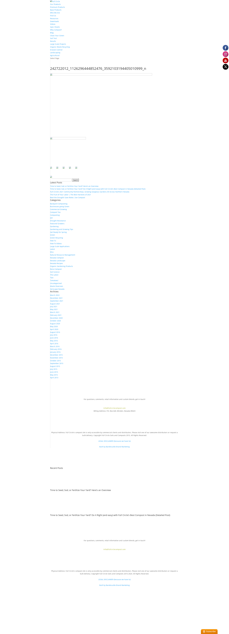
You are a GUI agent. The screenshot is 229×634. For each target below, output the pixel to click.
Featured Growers (57, 223)
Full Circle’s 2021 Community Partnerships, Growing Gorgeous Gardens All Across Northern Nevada (89, 192)
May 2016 (54, 341)
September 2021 (56, 301)
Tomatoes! (54, 280)
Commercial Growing (58, 209)
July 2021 (53, 306)
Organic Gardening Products (61, 266)
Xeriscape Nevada (57, 289)
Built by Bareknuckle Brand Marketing (114, 447)
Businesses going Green (59, 206)
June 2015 (54, 372)
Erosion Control (56, 50)
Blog (52, 33)
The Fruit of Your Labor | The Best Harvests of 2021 (70, 194)
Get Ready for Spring (58, 232)
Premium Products (57, 7)
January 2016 (55, 352)
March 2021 (55, 312)
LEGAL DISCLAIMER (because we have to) (114, 441)
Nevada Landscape (57, 260)
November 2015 (56, 358)
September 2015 (56, 363)
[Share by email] (78, 169)
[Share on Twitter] (59, 169)
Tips (51, 277)
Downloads (54, 21)
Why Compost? (56, 30)
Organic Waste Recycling (60, 47)
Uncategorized (56, 283)
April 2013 (54, 377)
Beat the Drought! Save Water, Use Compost (67, 197)
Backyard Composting (58, 204)
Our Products (55, 4)
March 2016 (55, 346)
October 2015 (55, 360)
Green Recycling (56, 238)
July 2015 (53, 369)
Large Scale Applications (60, 246)
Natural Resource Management (62, 255)
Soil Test (53, 38)
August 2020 (55, 323)
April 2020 (54, 329)
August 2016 (55, 332)
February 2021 (56, 315)
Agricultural (55, 55)
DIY (51, 218)
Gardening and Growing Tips (61, 229)
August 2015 (55, 366)
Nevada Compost (57, 258)
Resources (54, 18)
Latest (52, 249)
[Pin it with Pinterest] (65, 169)
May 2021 (54, 309)
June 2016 (54, 338)
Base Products (55, 10)
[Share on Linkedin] (72, 169)
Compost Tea (55, 212)
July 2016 (53, 335)
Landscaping (55, 52)
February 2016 (56, 349)
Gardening (54, 226)
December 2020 (56, 318)
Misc (52, 252)
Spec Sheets (55, 27)
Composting (55, 215)
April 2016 (54, 343)
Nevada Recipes (56, 263)
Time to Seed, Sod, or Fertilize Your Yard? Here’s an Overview (74, 186)
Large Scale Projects (58, 44)
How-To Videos (56, 243)
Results (53, 41)
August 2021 (55, 304)
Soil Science (55, 272)
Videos (52, 24)
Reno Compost (56, 269)
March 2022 (55, 295)
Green (52, 235)
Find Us (53, 15)
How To (53, 240)
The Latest (54, 275)
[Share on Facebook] (53, 169)
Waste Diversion (56, 286)
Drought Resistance (58, 221)
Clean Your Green (57, 35)
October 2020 (55, 321)
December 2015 (56, 355)
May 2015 (54, 375)
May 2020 (54, 326)
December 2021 (56, 298)
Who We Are (55, 13)
